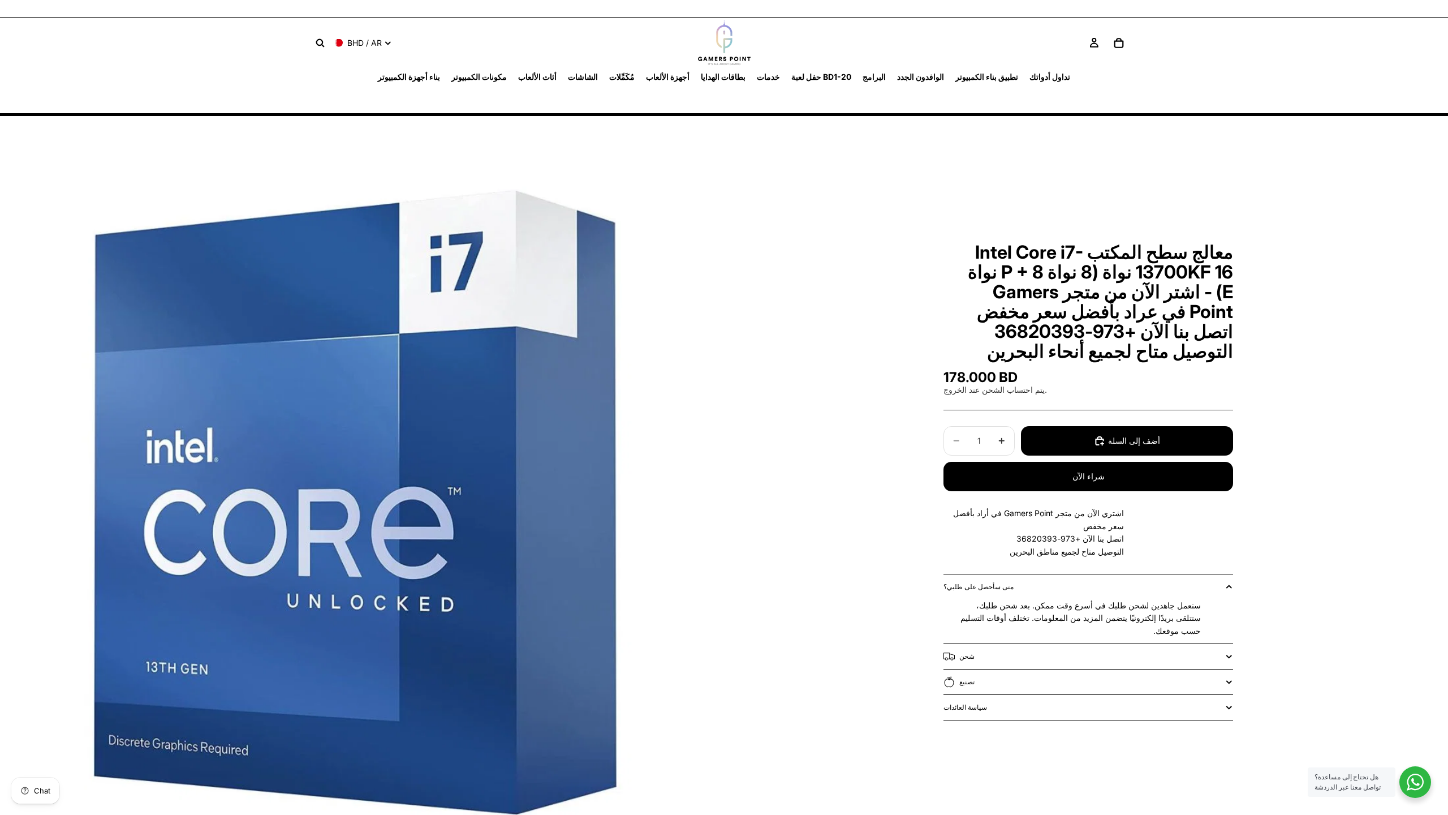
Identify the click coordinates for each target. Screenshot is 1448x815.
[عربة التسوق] (1118, 43)
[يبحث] (320, 43)
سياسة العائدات (965, 707)
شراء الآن (1088, 476)
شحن (967, 656)
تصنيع (967, 681)
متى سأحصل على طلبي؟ (978, 586)
